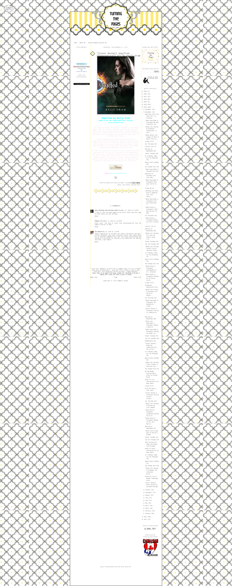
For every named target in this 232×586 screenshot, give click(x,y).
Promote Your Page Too (81, 71)
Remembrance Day (150, 341)
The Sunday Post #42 (152, 263)
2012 (145, 517)
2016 (145, 99)
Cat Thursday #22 (151, 401)
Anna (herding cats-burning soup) (106, 210)
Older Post (137, 277)
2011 (145, 519)
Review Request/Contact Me (97, 43)
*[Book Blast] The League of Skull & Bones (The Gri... (152, 137)
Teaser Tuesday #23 (151, 336)
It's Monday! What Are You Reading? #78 (151, 158)
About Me (82, 43)
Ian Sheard (98, 231)
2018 (145, 94)
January (148, 513)
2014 (145, 104)
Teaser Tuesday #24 (151, 241)
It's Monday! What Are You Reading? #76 (151, 353)
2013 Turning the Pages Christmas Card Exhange (151, 444)
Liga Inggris (107, 239)
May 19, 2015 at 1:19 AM (110, 231)
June (147, 500)
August (147, 495)
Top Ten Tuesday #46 (152, 244)
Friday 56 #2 (149, 282)
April (147, 505)
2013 (145, 107)
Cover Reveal (126, 185)
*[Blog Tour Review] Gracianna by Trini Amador (152, 405)
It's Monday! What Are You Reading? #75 (151, 457)
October (148, 490)
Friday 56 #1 (149, 386)
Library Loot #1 (150, 226)
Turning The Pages (116, 19)
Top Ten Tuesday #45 (152, 338)
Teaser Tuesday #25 (151, 153)
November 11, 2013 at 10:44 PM (111, 221)
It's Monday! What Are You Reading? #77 (151, 254)
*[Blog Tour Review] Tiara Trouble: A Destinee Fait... (152, 364)
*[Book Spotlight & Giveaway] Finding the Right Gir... (152, 331)
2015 (145, 102)
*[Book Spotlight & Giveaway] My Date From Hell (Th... (152, 122)
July (147, 498)
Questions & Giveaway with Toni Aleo (150, 175)
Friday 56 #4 (149, 141)
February (148, 511)
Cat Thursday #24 (151, 215)
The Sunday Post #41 (152, 369)
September (149, 492)
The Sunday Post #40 (152, 465)
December (148, 109)
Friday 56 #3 (149, 188)
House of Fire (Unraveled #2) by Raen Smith (152, 381)
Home (75, 43)
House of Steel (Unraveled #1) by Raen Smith (152, 450)
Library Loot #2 (150, 146)
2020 (145, 91)
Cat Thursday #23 (151, 298)
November (148, 112)
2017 (145, 96)
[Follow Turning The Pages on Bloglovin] (81, 65)
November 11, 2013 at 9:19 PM (128, 210)
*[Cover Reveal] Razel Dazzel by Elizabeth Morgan (151, 484)
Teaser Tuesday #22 (151, 437)
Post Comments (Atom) (121, 281)
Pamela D (98, 221)
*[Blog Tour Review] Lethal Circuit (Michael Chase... (152, 248)
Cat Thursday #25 (151, 144)
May (146, 503)
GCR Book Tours (135, 185)
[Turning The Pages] (81, 70)
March (147, 508)
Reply (96, 216)
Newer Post (94, 277)
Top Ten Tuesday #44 (152, 440)
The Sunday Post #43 (152, 167)
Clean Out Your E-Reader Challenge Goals (151, 478)
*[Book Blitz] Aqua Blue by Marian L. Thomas (152, 432)
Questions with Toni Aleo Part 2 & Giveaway (152, 116)
